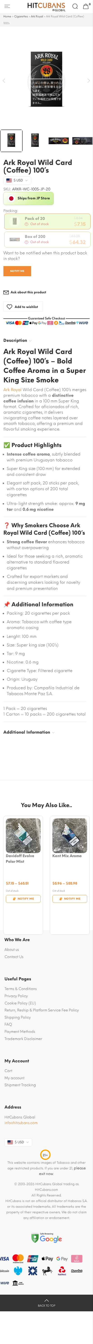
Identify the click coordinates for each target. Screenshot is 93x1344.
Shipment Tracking (20, 1085)
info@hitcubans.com (21, 1123)
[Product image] (23, 835)
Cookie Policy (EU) (20, 1003)
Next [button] (89, 81)
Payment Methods (20, 1031)
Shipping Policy (18, 1017)
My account (14, 1078)
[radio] (47, 221)
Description (15, 340)
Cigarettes (21, 16)
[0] (85, 6)
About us (12, 949)
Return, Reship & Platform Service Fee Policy (42, 1010)
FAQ (8, 1024)
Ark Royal (37, 16)
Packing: (10, 211)
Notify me (17, 271)
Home (7, 16)
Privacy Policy (16, 996)
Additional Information (26, 732)
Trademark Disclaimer (23, 1039)
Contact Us (14, 957)
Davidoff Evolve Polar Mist (20, 859)
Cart (8, 1071)
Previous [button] (4, 81)
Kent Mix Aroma (67, 856)
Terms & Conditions (21, 989)
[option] (46, 82)
